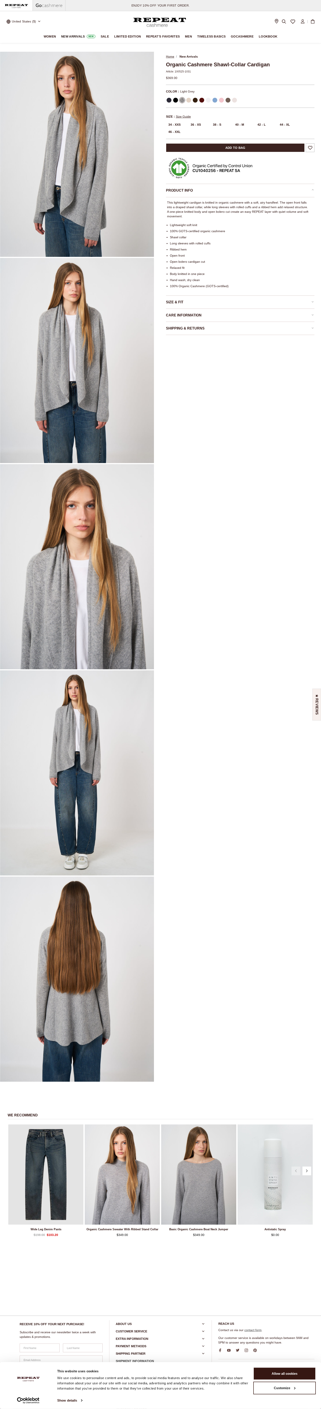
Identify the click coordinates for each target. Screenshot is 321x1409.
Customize (282, 1388)
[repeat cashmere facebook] (221, 1350)
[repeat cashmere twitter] (239, 1350)
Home (170, 56)
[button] (296, 1171)
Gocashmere (242, 36)
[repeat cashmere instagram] (248, 1350)
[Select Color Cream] (208, 100)
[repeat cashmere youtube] (230, 1350)
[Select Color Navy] (169, 100)
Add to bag (235, 147)
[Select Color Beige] (234, 100)
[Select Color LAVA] (202, 100)
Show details (67, 1400)
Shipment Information (135, 1361)
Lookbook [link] (268, 36)
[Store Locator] (276, 21)
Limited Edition (127, 36)
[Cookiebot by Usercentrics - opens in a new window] (28, 1400)
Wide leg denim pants (46, 1229)
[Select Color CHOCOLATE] (195, 100)
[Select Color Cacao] (228, 100)
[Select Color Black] (176, 100)
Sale (105, 36)
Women (50, 36)
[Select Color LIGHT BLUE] (215, 100)
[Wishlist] (293, 21)
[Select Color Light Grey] (182, 100)
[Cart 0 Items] (312, 21)
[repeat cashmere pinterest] (256, 1350)
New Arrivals (77, 36)
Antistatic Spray (275, 1229)
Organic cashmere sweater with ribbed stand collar (122, 1229)
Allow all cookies (284, 1373)
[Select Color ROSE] (221, 100)
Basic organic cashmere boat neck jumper (198, 1229)
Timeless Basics (211, 36)
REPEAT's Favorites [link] (163, 36)
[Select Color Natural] (189, 100)
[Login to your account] (302, 21)
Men (188, 36)
